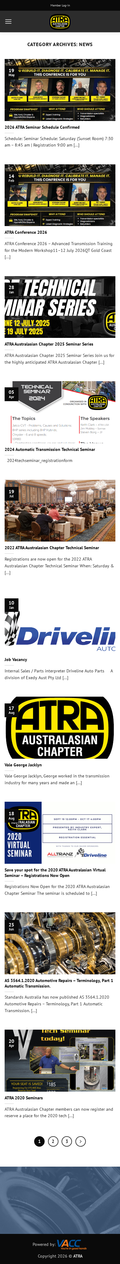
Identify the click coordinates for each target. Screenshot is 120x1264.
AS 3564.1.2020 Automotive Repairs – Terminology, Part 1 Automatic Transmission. (59, 983)
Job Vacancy (16, 659)
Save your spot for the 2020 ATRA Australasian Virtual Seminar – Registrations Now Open (55, 872)
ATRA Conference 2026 (26, 232)
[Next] (80, 1141)
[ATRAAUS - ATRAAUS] (60, 21)
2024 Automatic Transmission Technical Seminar (50, 449)
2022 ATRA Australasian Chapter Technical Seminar (52, 547)
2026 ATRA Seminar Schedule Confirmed (42, 127)
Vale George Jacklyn (23, 765)
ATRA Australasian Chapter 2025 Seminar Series (49, 344)
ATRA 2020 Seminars (24, 1098)
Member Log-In (60, 5)
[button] (8, 21)
